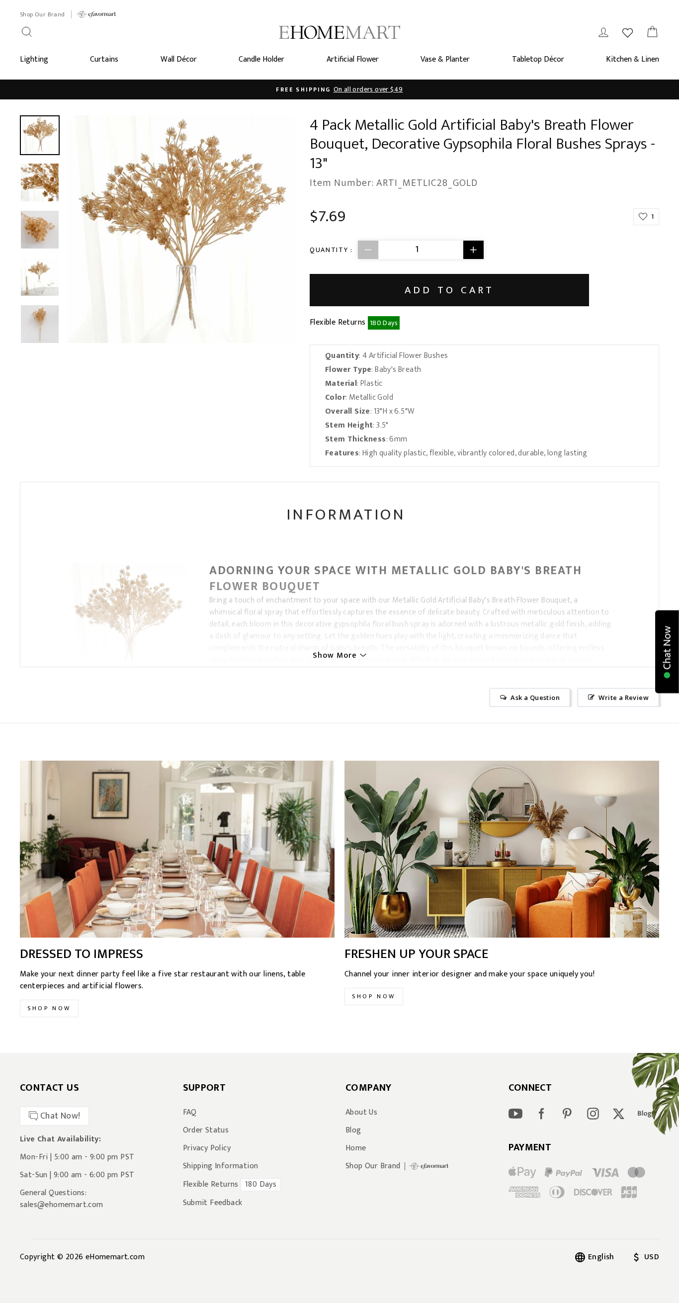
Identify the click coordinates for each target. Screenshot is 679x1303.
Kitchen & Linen (632, 59)
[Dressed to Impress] (177, 849)
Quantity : (331, 250)
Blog (353, 1130)
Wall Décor (179, 59)
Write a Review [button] (623, 697)
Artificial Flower (353, 59)
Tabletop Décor (538, 59)
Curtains (104, 59)
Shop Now (49, 1008)
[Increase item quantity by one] (473, 250)
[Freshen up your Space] (501, 849)
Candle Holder (261, 59)
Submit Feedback (213, 1203)
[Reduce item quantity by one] (368, 250)
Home (355, 1148)
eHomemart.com (115, 1257)
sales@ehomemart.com (61, 1205)
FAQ (190, 1113)
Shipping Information (220, 1166)
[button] (667, 651)
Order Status (206, 1130)
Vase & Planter (445, 59)
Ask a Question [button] (535, 697)
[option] (339, 89)
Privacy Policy (207, 1148)
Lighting (34, 59)
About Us (361, 1113)
